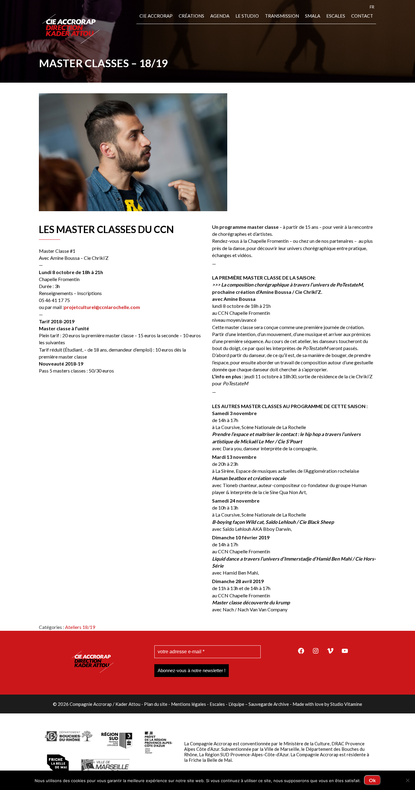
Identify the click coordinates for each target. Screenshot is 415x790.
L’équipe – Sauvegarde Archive (258, 704)
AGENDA (219, 16)
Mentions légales (188, 704)
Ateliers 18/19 (80, 627)
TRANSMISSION (282, 16)
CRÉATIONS (191, 16)
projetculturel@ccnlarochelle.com (102, 307)
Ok (372, 780)
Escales (335, 16)
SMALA (312, 16)
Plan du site (155, 704)
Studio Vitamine (346, 704)
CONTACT (362, 16)
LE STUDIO (247, 16)
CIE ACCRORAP (156, 16)
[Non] (407, 780)
